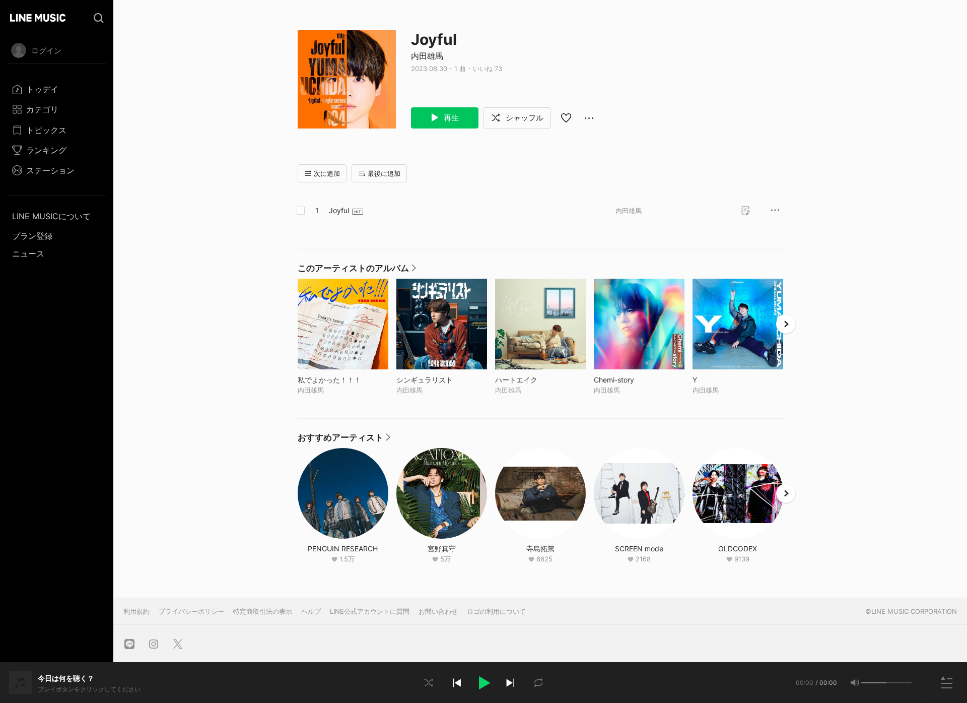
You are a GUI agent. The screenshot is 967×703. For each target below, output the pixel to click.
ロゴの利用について (496, 611)
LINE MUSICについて (51, 216)
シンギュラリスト (441, 379)
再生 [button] (450, 117)
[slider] (873, 682)
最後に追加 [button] (384, 173)
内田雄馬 (427, 56)
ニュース (28, 253)
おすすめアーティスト (344, 440)
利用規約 (136, 611)
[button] (483, 683)
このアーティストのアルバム (357, 271)
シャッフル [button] (523, 117)
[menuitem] (57, 89)
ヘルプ (311, 611)
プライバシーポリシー (191, 611)
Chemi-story (635, 379)
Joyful (339, 210)
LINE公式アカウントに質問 (369, 611)
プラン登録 (32, 236)
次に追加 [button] (327, 173)
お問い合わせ (438, 611)
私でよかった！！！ (343, 379)
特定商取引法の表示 (262, 611)
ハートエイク (537, 379)
